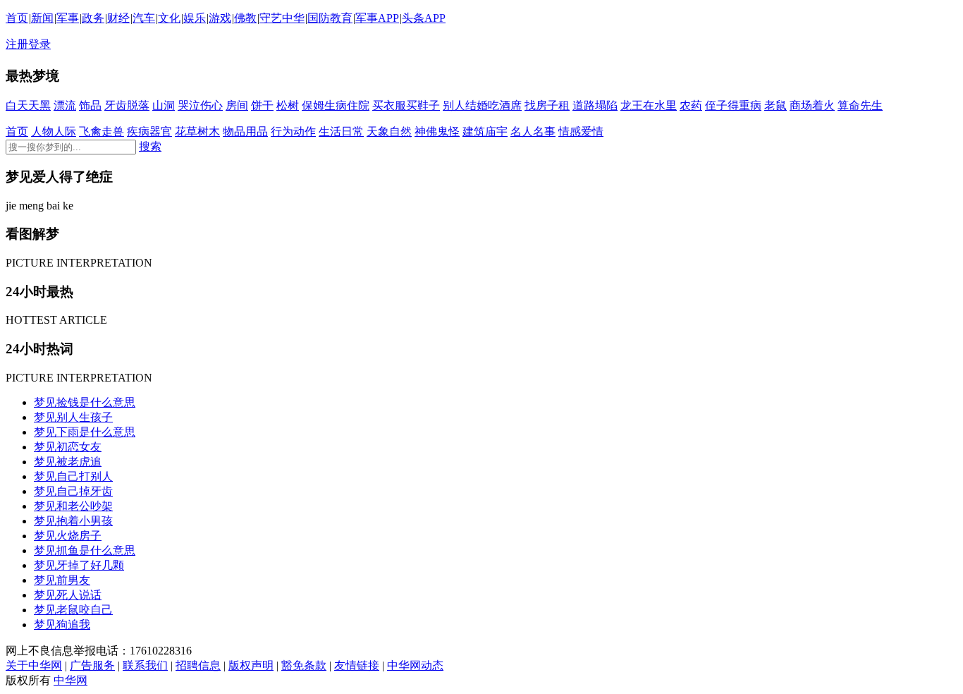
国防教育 (329, 18)
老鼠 (775, 105)
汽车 (144, 18)
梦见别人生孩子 (73, 417)
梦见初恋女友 (68, 447)
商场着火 (812, 105)
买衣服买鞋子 (406, 105)
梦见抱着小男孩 (73, 521)
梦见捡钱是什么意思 (84, 402)
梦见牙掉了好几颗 (79, 565)
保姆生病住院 (335, 105)
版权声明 (251, 665)
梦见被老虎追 (68, 462)
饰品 (90, 105)
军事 (67, 18)
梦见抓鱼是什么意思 (84, 550)
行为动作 (293, 132)
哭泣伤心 (200, 105)
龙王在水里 (648, 105)
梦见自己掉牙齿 (73, 491)
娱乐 (194, 18)
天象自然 (389, 132)
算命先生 (860, 105)
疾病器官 (149, 132)
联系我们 (145, 665)
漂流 (65, 105)
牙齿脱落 (126, 105)
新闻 (42, 18)
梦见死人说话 (68, 595)
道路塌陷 (595, 105)
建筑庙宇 (485, 132)
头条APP (424, 18)
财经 (118, 18)
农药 (691, 105)
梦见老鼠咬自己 (73, 610)
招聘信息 (198, 665)
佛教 (245, 18)
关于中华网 (34, 665)
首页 (17, 18)
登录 (39, 44)
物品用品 (245, 132)
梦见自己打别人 (73, 476)
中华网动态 (415, 665)
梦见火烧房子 (68, 536)
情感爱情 (580, 132)
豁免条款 (303, 665)
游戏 (220, 18)
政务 (93, 18)
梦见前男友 (62, 580)
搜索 (150, 146)
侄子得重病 (733, 105)
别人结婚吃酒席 (482, 105)
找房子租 (547, 105)
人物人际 (53, 132)
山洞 (163, 105)
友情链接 (356, 665)
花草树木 (197, 132)
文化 (169, 18)
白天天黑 (28, 105)
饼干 (262, 105)
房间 (237, 105)
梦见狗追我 (62, 625)
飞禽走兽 (101, 132)
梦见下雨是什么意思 (84, 432)
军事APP (377, 18)
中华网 (70, 680)
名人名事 (533, 132)
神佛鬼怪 (437, 132)
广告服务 (92, 665)
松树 (287, 105)
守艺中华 (282, 18)
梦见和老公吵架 (73, 506)
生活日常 (341, 132)
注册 (17, 44)
